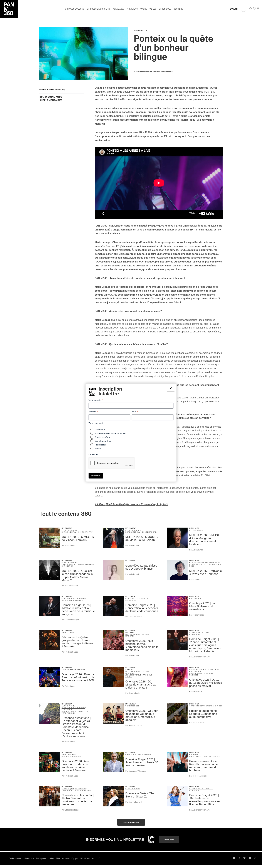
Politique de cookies (45, 858)
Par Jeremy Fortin (196, 615)
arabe (128, 676)
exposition (67, 566)
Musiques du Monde (72, 756)
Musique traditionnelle (74, 711)
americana (208, 706)
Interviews (132, 9)
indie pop (60, 89)
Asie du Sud (195, 598)
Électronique (196, 530)
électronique (69, 530)
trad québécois (70, 790)
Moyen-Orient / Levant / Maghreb (138, 635)
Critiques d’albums (74, 9)
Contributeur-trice (103, 441)
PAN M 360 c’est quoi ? (89, 858)
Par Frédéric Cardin (133, 617)
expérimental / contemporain (77, 532)
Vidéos (152, 9)
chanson (130, 754)
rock (192, 566)
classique (67, 600)
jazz (64, 669)
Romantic (78, 600)
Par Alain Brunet (68, 546)
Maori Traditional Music (202, 756)
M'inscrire (169, 839)
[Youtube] (258, 9)
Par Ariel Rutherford (70, 586)
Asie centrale (197, 669)
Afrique (81, 669)
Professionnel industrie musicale (110, 433)
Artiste (98, 448)
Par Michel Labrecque (198, 776)
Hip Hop (193, 754)
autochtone (68, 706)
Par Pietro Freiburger (70, 620)
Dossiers (178, 9)
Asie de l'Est (212, 669)
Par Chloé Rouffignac (70, 810)
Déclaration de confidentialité (21, 858)
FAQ (58, 858)
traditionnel (69, 713)
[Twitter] (244, 858)
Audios (143, 9)
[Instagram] (254, 9)
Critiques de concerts (98, 9)
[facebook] (250, 9)
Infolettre (65, 858)
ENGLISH (234, 9)
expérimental (212, 562)
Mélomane (100, 429)
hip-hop (219, 706)
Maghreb (130, 632)
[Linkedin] (255, 858)
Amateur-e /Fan (102, 437)
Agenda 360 (118, 9)
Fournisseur (100, 445)
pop (149, 754)
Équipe (74, 858)
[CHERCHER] (243, 8)
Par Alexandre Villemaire (199, 657)
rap (218, 756)
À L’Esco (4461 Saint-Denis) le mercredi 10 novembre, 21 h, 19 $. (131, 504)
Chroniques (165, 9)
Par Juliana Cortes (197, 722)
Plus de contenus (131, 822)
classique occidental (73, 598)
